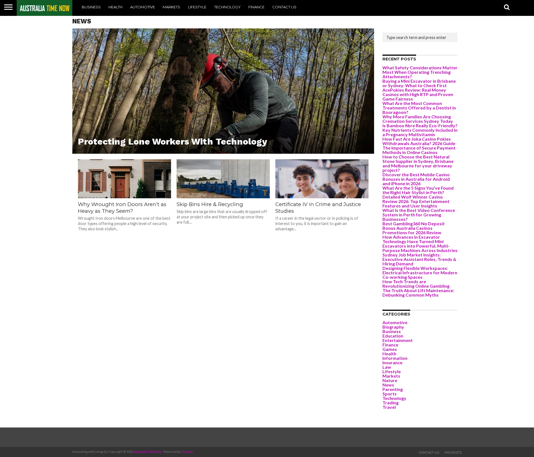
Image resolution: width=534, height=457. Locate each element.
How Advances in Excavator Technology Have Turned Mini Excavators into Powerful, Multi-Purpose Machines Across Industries (420, 243)
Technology (227, 7)
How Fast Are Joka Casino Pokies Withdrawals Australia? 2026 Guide (418, 141)
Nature (389, 380)
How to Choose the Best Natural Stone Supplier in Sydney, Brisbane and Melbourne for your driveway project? (418, 163)
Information (394, 358)
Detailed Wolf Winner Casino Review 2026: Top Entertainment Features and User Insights (415, 201)
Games (389, 349)
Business (91, 7)
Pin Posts (453, 452)
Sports (389, 393)
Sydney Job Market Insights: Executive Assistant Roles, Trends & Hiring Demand (419, 259)
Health (115, 7)
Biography (393, 326)
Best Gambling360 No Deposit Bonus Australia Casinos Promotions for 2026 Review (413, 228)
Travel (389, 407)
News (388, 384)
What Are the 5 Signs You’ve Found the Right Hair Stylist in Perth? (418, 190)
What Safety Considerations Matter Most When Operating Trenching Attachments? (420, 72)
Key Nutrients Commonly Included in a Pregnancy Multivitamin (420, 132)
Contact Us (284, 7)
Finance (256, 7)
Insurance (392, 362)
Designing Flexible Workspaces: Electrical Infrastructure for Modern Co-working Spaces (419, 272)
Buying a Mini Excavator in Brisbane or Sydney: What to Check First (419, 83)
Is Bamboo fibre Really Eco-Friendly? (420, 125)
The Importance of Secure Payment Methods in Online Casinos (419, 150)
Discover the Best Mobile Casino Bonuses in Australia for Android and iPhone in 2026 (416, 179)
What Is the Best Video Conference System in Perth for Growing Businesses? (418, 214)
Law (386, 367)
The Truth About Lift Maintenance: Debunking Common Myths (418, 292)
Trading (390, 402)
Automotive (142, 7)
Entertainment (397, 340)
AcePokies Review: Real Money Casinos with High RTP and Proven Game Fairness (417, 94)
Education (392, 335)
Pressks (187, 451)
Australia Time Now (148, 451)
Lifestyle (197, 7)
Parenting (392, 389)
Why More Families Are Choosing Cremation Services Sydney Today (417, 119)
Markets (171, 7)
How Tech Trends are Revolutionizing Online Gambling (415, 284)
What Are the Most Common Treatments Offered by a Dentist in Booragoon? (419, 108)
